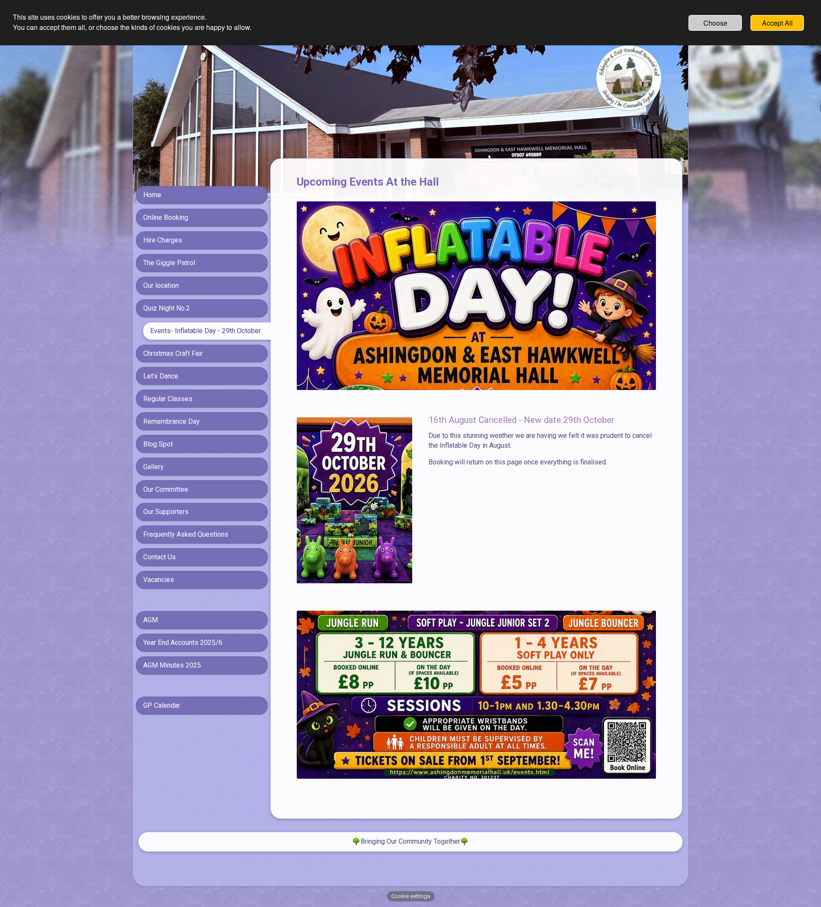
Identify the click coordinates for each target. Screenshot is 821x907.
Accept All (777, 23)
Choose (715, 23)
